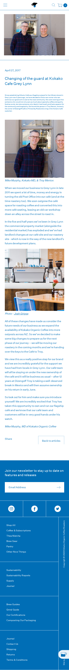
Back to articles (51, 440)
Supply (10, 580)
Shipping (11, 649)
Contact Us (12, 643)
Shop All (10, 525)
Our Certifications (15, 615)
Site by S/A (63, 660)
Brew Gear (11, 541)
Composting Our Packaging (21, 620)
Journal (10, 586)
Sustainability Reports (18, 575)
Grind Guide (12, 609)
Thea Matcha (13, 535)
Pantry (9, 546)
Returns (10, 654)
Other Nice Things (16, 551)
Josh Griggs (21, 313)
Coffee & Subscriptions (18, 530)
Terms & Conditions (16, 659)
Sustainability (13, 570)
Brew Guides (13, 604)
